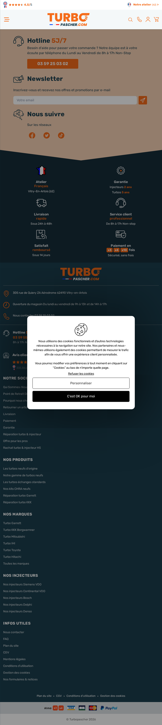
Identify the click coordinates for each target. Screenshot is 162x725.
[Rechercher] (130, 19)
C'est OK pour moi (81, 396)
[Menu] (6, 19)
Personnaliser (81, 383)
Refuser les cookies (81, 373)
